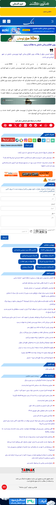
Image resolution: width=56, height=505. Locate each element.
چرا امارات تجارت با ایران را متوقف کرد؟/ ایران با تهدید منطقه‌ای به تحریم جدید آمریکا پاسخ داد (29, 311)
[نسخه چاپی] (53, 140)
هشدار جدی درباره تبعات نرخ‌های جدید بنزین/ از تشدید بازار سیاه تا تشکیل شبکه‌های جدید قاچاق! (30, 294)
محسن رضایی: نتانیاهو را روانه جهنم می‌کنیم (39, 337)
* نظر (53, 214)
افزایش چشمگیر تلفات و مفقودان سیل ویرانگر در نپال (36, 332)
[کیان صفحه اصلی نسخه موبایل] (28, 501)
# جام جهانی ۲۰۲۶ (47, 250)
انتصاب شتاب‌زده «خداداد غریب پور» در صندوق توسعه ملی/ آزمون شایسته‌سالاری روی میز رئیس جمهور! (28, 164)
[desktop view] (8, 21)
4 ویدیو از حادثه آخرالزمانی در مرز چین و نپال (39, 380)
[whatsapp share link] (34, 140)
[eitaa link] (20, 125)
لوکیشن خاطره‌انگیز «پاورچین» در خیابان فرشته (38, 288)
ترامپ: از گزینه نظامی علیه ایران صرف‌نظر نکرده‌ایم (38, 283)
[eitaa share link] (30, 140)
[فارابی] (28, 38)
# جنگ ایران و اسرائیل (29, 256)
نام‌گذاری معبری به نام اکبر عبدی (43, 416)
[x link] (15, 125)
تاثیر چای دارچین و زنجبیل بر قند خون (41, 406)
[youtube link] (10, 125)
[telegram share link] (44, 140)
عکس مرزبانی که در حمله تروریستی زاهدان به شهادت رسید (35, 322)
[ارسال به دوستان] (48, 140)
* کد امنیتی (51, 230)
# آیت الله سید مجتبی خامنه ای (25, 250)
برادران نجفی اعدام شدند (45, 401)
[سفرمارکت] (28, 174)
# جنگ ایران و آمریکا (46, 261)
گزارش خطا (51, 180)
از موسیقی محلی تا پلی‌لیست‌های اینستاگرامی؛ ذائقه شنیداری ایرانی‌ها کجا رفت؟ (28, 158)
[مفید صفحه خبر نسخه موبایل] (28, 12)
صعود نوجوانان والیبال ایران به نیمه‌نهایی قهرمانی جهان (36, 343)
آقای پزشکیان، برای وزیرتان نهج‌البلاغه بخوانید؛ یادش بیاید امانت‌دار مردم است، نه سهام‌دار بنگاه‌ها (28, 430)
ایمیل (53, 204)
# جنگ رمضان (27, 267)
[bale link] (35, 125)
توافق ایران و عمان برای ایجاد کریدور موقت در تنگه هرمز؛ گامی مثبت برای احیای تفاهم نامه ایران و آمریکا (29, 422)
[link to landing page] (28, 21)
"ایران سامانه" (23, 487)
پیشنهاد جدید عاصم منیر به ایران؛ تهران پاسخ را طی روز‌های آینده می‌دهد (30, 442)
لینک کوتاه (9, 140)
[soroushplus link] (30, 125)
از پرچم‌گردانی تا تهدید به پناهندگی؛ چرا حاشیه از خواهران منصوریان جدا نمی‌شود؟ (31, 448)
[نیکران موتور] (28, 101)
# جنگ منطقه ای (47, 256)
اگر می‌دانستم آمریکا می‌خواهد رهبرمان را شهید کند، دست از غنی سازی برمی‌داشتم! (27, 317)
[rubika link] (50, 125)
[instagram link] (25, 125)
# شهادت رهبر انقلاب (27, 261)
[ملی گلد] (28, 3)
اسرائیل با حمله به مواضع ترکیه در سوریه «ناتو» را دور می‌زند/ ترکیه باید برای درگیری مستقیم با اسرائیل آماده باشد (30, 456)
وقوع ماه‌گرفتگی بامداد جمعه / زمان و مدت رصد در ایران (35, 348)
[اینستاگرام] (25, 140)
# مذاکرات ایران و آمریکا (45, 267)
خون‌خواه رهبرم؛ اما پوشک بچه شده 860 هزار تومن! (37, 353)
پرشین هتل (49, 369)
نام (54, 194)
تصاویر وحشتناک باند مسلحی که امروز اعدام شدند (37, 385)
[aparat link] (5, 125)
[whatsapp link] (45, 125)
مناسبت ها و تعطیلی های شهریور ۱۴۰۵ (40, 411)
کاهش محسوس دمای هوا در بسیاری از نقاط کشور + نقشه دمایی (33, 278)
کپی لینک (28, 145)
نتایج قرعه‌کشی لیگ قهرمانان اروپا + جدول (40, 358)
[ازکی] (28, 30)
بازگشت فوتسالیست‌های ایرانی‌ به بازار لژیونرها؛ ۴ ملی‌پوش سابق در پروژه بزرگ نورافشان (29, 302)
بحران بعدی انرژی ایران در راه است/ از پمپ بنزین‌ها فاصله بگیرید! (33, 395)
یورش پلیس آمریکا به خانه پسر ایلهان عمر (40, 327)
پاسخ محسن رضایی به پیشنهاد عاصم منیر (40, 463)
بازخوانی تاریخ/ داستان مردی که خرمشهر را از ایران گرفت (35, 153)
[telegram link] (40, 125)
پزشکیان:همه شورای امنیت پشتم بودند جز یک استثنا (36, 437)
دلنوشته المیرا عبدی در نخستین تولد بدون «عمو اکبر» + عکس (33, 390)
